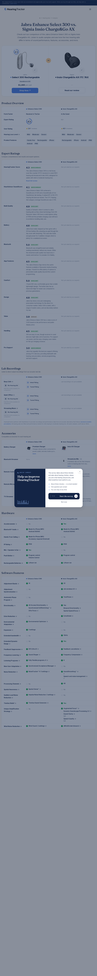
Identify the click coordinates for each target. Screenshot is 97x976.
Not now (64, 502)
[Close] (79, 471)
